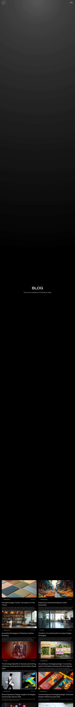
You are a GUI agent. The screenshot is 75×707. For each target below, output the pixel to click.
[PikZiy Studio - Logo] (3, 2)
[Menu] (71, 2)
